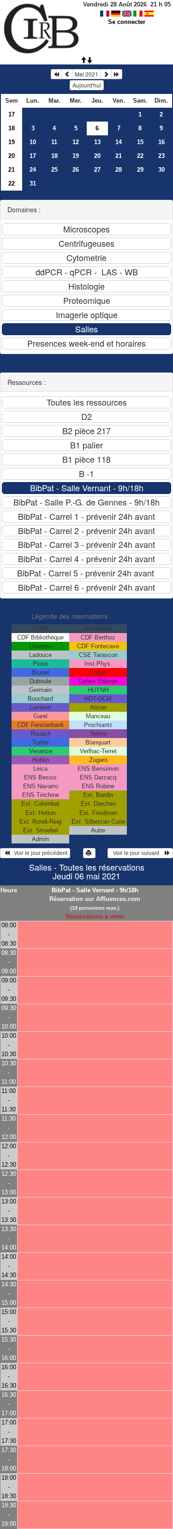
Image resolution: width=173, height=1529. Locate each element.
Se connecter (126, 21)
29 (140, 169)
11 (54, 142)
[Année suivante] (116, 74)
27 (97, 169)
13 (97, 142)
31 (33, 183)
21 (118, 155)
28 (118, 169)
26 (75, 169)
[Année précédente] (56, 74)
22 (140, 155)
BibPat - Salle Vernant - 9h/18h (95, 890)
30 (161, 169)
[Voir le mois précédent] (66, 74)
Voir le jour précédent (38, 853)
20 (11, 155)
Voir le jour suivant (137, 853)
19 (11, 142)
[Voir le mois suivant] (106, 74)
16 (161, 142)
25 (54, 169)
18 (11, 128)
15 (140, 142)
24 (33, 169)
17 (11, 114)
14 (118, 142)
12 (75, 142)
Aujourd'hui (86, 85)
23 (161, 155)
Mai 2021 (86, 74)
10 (33, 142)
